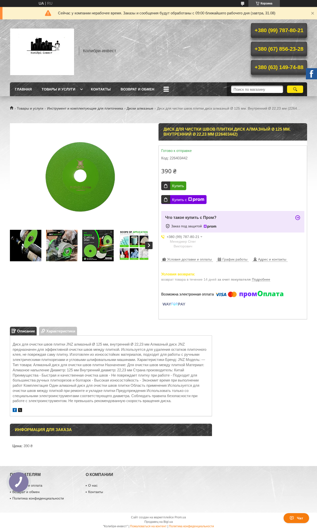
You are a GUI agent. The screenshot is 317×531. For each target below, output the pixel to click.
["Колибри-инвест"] (42, 51)
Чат (300, 518)
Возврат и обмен (137, 89)
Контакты (101, 89)
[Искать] (295, 89)
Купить (178, 186)
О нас (93, 485)
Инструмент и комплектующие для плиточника (85, 108)
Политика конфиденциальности (38, 498)
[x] (20, 411)
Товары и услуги (58, 89)
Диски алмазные (140, 108)
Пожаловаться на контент (148, 526)
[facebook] (15, 411)
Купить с (179, 200)
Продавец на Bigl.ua (158, 522)
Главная (23, 89)
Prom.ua (180, 517)
